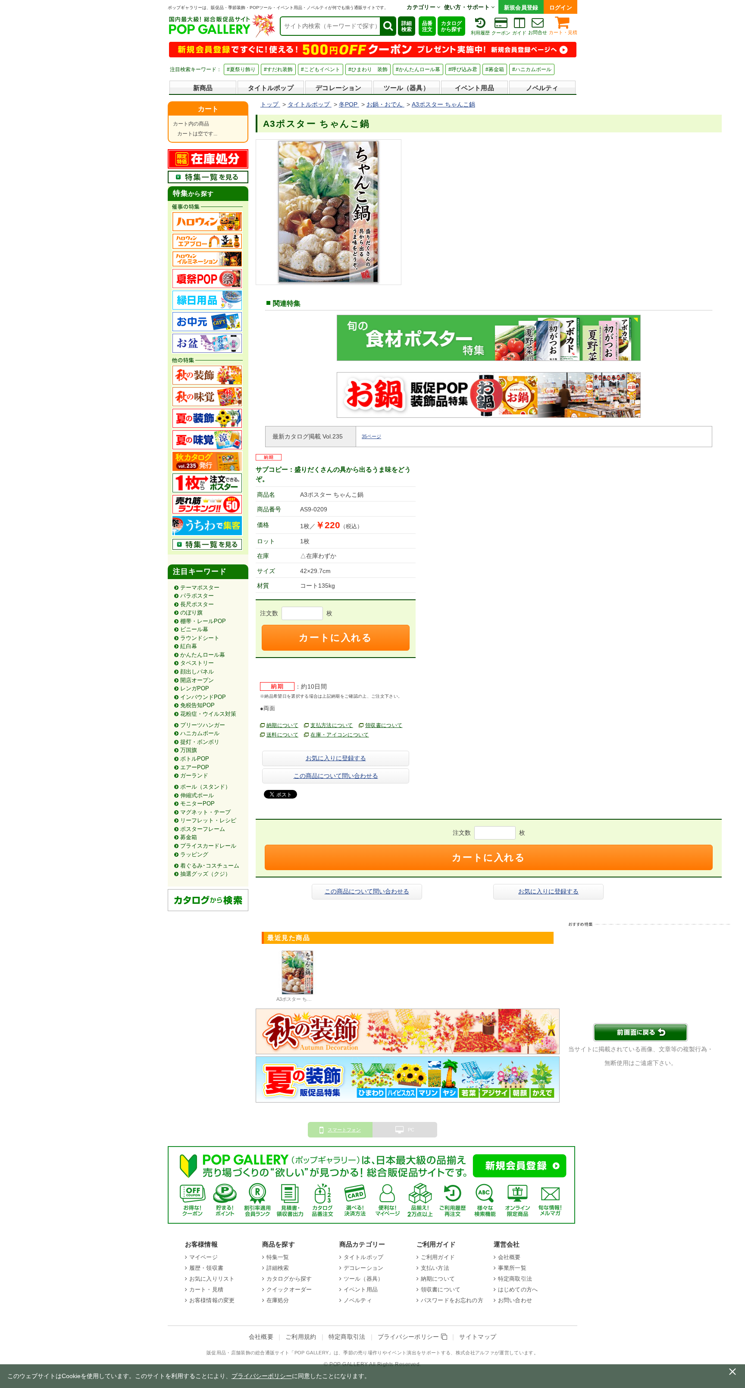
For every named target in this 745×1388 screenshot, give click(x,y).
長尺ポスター (197, 604)
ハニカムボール (199, 733)
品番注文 (427, 26)
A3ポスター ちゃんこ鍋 (301, 999)
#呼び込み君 (462, 69)
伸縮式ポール (197, 795)
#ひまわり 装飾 (368, 69)
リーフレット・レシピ (208, 820)
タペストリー (197, 663)
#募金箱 (494, 69)
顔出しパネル (197, 671)
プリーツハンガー (202, 725)
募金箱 (188, 837)
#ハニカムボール (531, 69)
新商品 (203, 87)
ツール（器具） (406, 87)
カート (208, 109)
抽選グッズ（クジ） (205, 874)
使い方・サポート (467, 7)
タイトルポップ (271, 87)
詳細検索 (406, 26)
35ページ (371, 436)
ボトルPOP (194, 758)
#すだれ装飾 (278, 69)
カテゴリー (422, 7)
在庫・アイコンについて (339, 734)
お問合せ (537, 32)
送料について (282, 734)
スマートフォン (344, 1129)
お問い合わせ (515, 1300)
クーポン (500, 32)
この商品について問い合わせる (336, 775)
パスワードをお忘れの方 (452, 1300)
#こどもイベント (320, 69)
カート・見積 (563, 32)
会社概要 (509, 1257)
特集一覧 (277, 1257)
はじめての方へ (518, 1289)
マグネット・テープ (205, 812)
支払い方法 (435, 1268)
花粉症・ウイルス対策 (208, 714)
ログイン (560, 7)
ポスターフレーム (202, 829)
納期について (282, 725)
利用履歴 (480, 32)
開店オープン (197, 680)
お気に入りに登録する (336, 758)
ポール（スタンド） (205, 786)
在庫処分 (277, 1300)
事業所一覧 (512, 1268)
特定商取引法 (515, 1278)
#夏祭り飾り (241, 69)
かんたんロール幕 (202, 655)
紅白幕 (188, 646)
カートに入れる (335, 637)
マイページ (203, 1257)
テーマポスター (199, 587)
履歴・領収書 (206, 1268)
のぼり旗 (191, 612)
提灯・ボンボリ (199, 742)
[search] (387, 26)
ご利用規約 (300, 1337)
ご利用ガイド (438, 1257)
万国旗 (188, 750)
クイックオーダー (289, 1289)
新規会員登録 (521, 7)
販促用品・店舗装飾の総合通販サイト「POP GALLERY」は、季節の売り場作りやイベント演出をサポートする (329, 1352)
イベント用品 (474, 87)
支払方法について (331, 725)
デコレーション (338, 87)
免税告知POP (197, 705)
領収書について (383, 725)
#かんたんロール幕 (418, 69)
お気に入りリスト (212, 1278)
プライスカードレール (208, 846)
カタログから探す (451, 26)
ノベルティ (542, 87)
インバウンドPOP (203, 697)
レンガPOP (194, 688)
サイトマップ (477, 1337)
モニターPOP (197, 803)
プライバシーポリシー (409, 1337)
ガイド (519, 32)
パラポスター (197, 595)
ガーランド (194, 775)
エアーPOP (194, 767)
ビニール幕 (194, 629)
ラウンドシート (199, 638)
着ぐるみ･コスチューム (209, 865)
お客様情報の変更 (212, 1300)
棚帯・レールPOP (203, 621)
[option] (297, 977)
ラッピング (194, 854)
